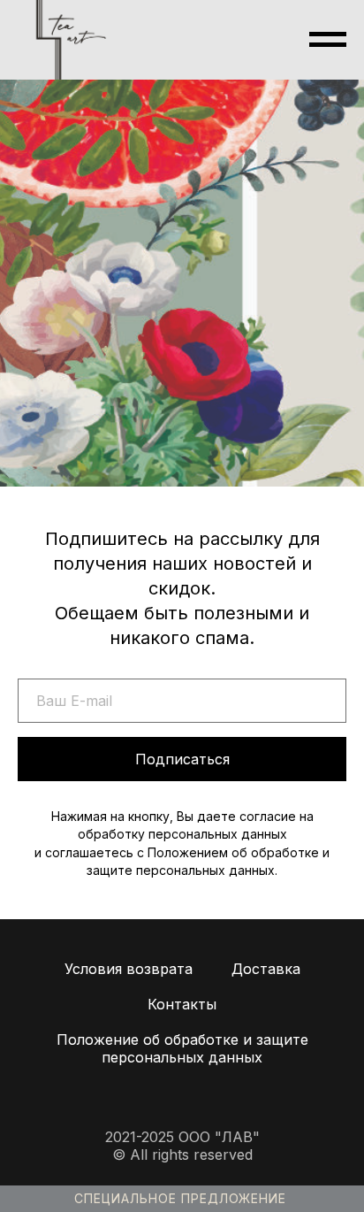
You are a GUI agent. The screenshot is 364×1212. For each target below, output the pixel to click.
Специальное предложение (180, 1198)
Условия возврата (128, 969)
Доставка (265, 969)
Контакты (182, 1004)
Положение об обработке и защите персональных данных (182, 1048)
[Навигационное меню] (327, 40)
